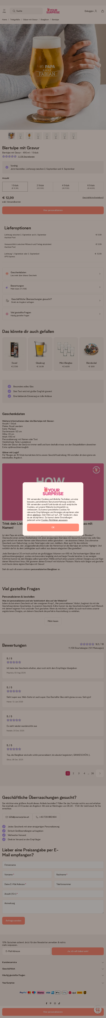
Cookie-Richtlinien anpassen (54, 520)
